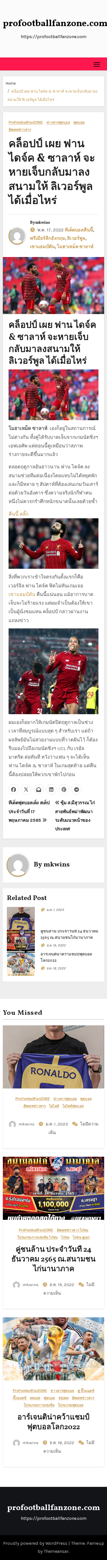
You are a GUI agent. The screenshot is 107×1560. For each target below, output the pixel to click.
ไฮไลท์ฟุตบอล (73, 1106)
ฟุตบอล (79, 122)
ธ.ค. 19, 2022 (56, 945)
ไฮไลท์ (54, 1106)
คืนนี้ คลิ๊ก (19, 514)
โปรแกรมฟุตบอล (70, 1405)
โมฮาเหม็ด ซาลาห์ (75, 247)
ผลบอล (35, 1398)
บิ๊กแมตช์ (20, 1398)
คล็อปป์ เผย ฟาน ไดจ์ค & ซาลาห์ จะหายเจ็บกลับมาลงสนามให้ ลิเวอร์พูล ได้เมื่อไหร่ (52, 173)
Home (11, 83)
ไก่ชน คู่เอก (81, 1237)
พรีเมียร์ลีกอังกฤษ (47, 238)
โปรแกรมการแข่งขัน (39, 1405)
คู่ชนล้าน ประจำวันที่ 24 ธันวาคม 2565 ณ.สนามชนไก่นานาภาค (53, 1259)
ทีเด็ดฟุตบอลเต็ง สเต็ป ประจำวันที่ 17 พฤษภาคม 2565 (29, 811)
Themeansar (56, 1551)
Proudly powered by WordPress (35, 1543)
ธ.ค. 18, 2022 (56, 968)
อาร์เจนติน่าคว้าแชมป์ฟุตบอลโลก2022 (53, 1422)
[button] (7, 64)
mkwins (42, 222)
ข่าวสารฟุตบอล (58, 122)
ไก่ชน (65, 1237)
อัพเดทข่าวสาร (20, 130)
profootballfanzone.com (53, 1508)
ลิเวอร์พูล (76, 238)
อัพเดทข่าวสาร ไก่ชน (72, 1230)
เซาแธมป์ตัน (42, 247)
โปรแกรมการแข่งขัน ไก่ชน (37, 1237)
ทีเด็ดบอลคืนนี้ (79, 230)
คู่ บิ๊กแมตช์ (86, 1391)
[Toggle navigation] (97, 64)
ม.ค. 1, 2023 (55, 910)
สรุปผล (63, 1398)
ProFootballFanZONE (26, 122)
